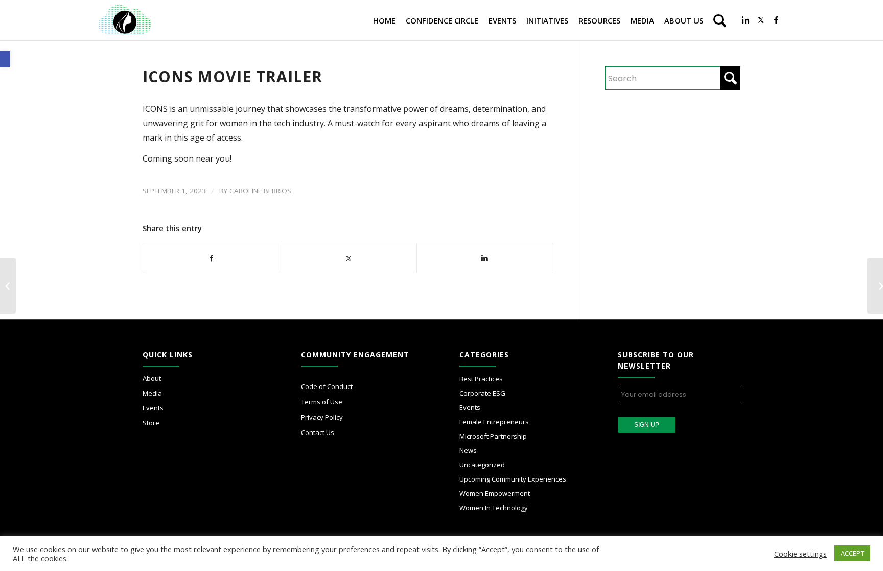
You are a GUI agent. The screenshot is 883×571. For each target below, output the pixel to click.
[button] (5, 59)
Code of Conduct (327, 386)
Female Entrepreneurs (494, 421)
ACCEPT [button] (852, 553)
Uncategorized (482, 464)
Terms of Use (321, 401)
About (152, 378)
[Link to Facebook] (776, 20)
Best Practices (481, 378)
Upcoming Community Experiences (512, 479)
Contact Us (317, 432)
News (468, 450)
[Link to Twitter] (761, 20)
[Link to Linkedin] (745, 20)
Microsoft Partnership (493, 436)
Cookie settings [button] (800, 553)
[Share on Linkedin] (485, 258)
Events (153, 408)
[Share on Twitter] (348, 253)
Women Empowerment (494, 493)
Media (152, 393)
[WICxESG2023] (875, 286)
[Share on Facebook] (211, 258)
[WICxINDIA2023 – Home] (8, 286)
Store (151, 422)
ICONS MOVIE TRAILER (232, 76)
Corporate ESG (482, 393)
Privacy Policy (322, 417)
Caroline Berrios (260, 190)
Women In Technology (493, 507)
